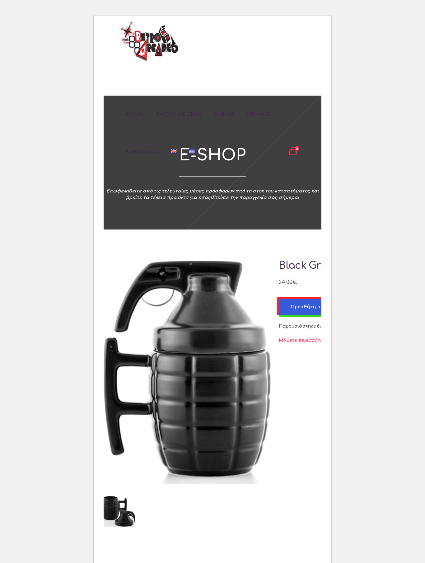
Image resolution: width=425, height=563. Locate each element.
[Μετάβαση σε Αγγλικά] (174, 151)
